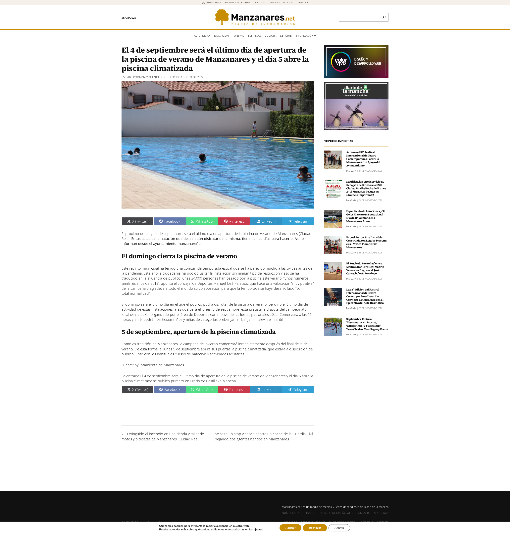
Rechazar (315, 528)
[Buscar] (384, 17)
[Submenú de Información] (315, 35)
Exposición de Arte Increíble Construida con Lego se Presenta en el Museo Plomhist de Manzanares (366, 242)
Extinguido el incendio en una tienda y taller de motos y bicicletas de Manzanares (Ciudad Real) (163, 436)
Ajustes (339, 528)
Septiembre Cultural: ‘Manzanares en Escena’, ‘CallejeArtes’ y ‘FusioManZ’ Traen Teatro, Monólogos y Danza (367, 324)
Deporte (162, 77)
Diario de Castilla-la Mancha (213, 380)
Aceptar (290, 528)
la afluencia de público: (162, 278)
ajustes (258, 529)
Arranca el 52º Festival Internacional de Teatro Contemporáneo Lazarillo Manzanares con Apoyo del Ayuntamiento (363, 159)
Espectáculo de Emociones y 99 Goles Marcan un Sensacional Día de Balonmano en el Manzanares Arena (365, 216)
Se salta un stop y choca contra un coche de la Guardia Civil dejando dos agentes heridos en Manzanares (264, 436)
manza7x (145, 77)
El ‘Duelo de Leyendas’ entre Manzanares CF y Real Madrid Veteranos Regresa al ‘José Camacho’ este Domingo (365, 268)
